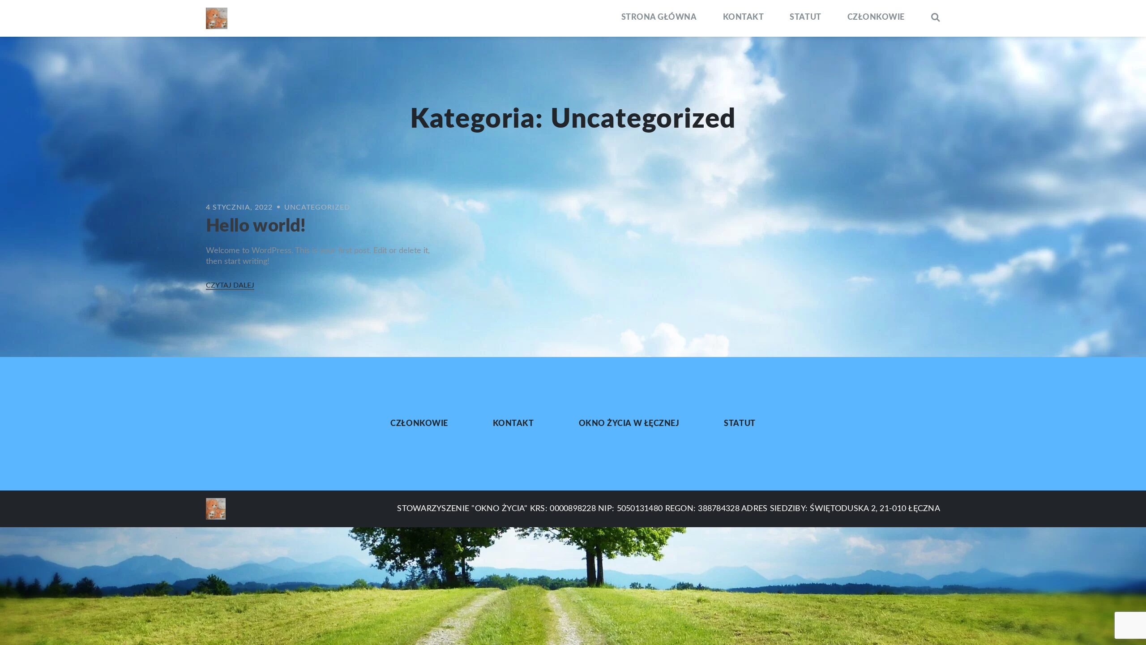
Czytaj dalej (230, 285)
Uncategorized (317, 207)
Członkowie (876, 17)
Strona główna (659, 17)
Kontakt (743, 17)
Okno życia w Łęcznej (629, 424)
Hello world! (256, 226)
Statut (805, 17)
